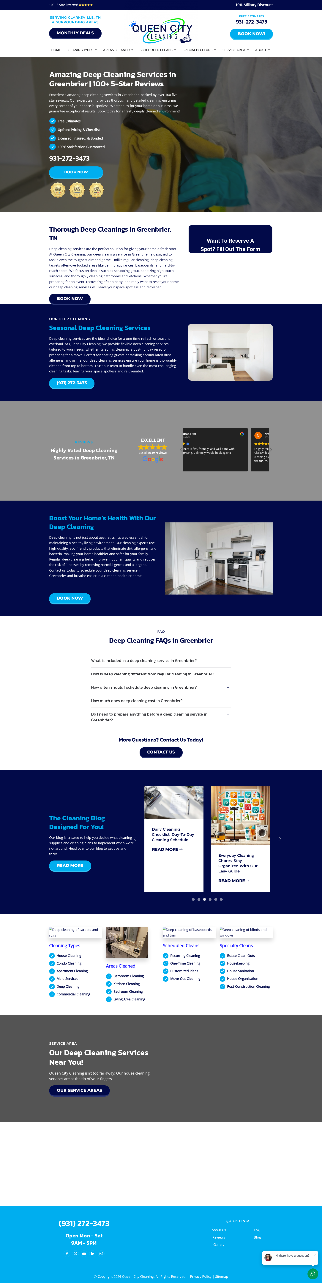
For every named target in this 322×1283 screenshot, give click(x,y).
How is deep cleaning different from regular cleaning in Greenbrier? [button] (152, 674)
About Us (219, 1230)
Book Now (76, 172)
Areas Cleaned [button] (116, 50)
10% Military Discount (254, 4)
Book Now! (251, 33)
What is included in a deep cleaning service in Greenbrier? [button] (144, 661)
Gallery (218, 1244)
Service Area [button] (233, 50)
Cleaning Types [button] (80, 50)
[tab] (193, 899)
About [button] (260, 50)
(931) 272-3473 (72, 382)
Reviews (218, 1237)
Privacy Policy (200, 1276)
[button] (270, 450)
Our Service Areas (79, 1090)
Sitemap (221, 1276)
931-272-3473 (251, 22)
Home (56, 50)
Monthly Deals (75, 32)
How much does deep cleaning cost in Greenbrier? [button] (137, 701)
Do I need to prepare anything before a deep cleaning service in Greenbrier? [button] (149, 717)
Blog (257, 1237)
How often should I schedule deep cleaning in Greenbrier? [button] (144, 687)
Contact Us (161, 752)
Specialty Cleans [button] (197, 50)
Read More (70, 865)
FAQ (257, 1230)
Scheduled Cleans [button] (156, 50)
